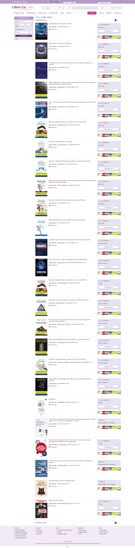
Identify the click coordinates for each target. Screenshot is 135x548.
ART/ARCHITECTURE (18, 13)
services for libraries (20, 535)
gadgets (69, 13)
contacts (39, 533)
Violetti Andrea (61, 342)
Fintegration (52, 399)
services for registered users (65, 530)
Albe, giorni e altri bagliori (56, 500)
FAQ (80, 533)
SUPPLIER (101, 13)
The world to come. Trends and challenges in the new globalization (68, 259)
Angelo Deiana (46, 17)
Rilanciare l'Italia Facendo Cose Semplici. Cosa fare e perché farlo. (67, 200)
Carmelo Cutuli (61, 262)
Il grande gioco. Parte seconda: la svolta (60, 23)
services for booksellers (21, 533)
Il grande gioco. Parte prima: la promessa (60, 43)
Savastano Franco (75, 362)
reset (16, 38)
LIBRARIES (108, 13)
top (36, 519)
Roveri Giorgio (61, 106)
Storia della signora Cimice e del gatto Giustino (62, 480)
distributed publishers (21, 532)
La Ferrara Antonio (62, 144)
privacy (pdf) (103, 533)
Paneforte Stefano (62, 465)
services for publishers (21, 537)
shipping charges (83, 532)
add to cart (110, 31)
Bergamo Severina (62, 124)
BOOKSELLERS (117, 13)
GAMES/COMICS (42, 13)
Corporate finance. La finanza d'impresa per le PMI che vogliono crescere (69, 239)
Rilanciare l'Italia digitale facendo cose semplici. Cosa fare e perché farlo (69, 339)
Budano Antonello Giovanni (64, 503)
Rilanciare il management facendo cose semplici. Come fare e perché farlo (70, 161)
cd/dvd (62, 13)
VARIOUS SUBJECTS (31, 13)
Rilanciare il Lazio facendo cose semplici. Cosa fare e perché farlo (67, 359)
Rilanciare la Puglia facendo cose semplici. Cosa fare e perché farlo (68, 122)
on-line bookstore (20, 530)
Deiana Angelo (52, 26)
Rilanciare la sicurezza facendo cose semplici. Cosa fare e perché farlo (69, 300)
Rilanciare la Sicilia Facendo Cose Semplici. (61, 141)
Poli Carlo (68, 324)
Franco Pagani (61, 324)
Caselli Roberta (61, 87)
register (60, 532)
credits (67, 546)
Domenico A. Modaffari (63, 362)
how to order (82, 530)
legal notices (103, 530)
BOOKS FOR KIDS (53, 13)
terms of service (104, 532)
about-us (39, 530)
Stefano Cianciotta (62, 185)
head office (40, 532)
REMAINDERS (91, 13)
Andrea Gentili (52, 242)
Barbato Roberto (53, 444)
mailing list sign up (62, 533)
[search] (102, 8)
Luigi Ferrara (52, 303)
